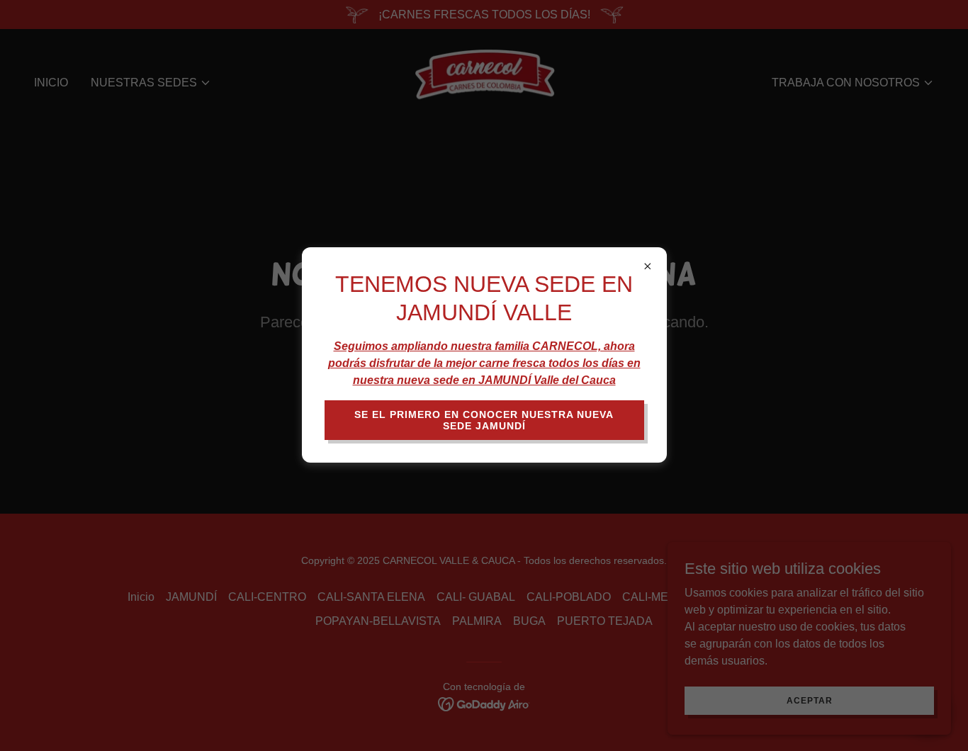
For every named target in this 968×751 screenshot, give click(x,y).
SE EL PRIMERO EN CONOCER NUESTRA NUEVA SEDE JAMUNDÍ (484, 420)
